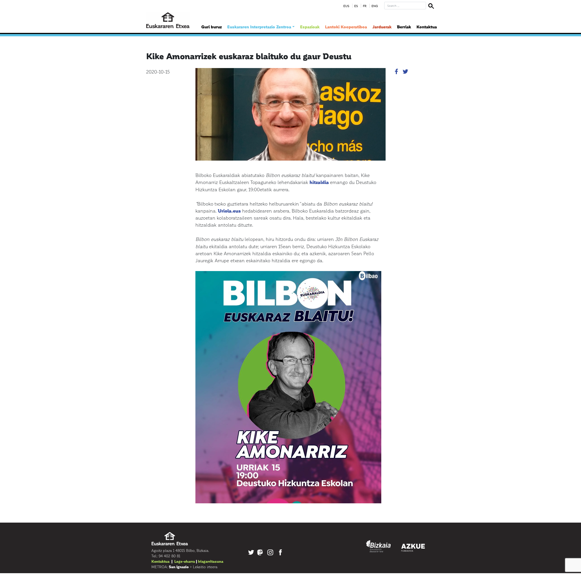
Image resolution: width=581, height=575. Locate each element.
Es (356, 5)
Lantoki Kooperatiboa (346, 26)
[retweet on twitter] (405, 72)
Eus (346, 5)
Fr (365, 5)
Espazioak (310, 26)
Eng (375, 5)
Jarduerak (381, 26)
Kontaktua (426, 26)
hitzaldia (319, 182)
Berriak (404, 26)
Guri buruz (211, 26)
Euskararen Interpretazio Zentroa (259, 26)
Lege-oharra (184, 561)
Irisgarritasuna (210, 561)
